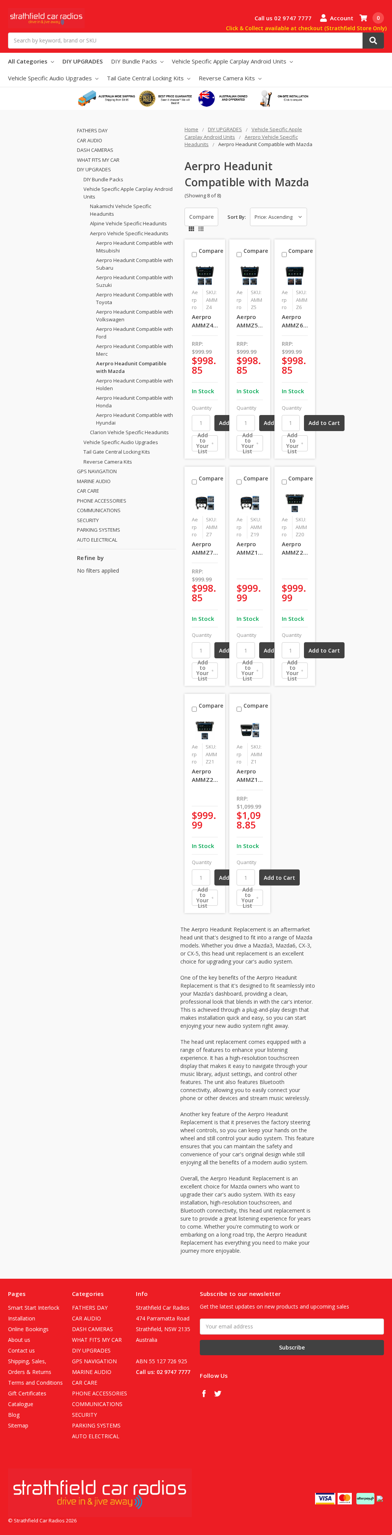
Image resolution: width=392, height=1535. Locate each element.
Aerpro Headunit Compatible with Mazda (131, 367)
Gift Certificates (27, 1393)
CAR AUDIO (89, 140)
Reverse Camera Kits (227, 78)
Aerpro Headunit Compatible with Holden (134, 384)
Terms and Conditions (35, 1382)
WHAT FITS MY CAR (98, 159)
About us (19, 1339)
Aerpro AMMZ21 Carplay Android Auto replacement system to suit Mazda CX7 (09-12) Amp (205, 775)
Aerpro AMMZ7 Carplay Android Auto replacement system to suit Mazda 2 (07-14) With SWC (205, 548)
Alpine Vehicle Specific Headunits (128, 223)
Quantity (202, 407)
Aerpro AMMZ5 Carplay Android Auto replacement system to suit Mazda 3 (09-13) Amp (250, 321)
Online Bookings (28, 1329)
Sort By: (236, 216)
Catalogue (20, 1404)
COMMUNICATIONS (99, 510)
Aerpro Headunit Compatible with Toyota (134, 298)
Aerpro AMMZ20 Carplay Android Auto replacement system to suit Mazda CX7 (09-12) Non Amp (295, 548)
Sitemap (18, 1425)
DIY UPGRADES (82, 61)
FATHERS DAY (92, 130)
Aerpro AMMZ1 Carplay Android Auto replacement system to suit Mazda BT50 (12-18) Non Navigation (250, 775)
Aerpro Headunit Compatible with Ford (134, 333)
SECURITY (88, 520)
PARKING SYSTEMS (98, 529)
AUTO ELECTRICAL (97, 539)
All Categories (28, 61)
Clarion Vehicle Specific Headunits (129, 432)
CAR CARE (88, 490)
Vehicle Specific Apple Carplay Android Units (230, 61)
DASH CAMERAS (95, 150)
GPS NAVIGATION (97, 471)
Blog (14, 1414)
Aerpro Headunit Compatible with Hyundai (134, 419)
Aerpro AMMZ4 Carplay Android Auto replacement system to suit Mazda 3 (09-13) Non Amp (205, 321)
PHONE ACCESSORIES (101, 500)
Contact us (21, 1350)
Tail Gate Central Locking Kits (146, 78)
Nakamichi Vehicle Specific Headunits (120, 210)
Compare (201, 216)
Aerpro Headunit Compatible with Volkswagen (134, 315)
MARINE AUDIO (94, 481)
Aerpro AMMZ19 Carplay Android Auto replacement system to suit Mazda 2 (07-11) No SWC (250, 548)
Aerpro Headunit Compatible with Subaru (134, 264)
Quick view (207, 275)
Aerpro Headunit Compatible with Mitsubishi (134, 246)
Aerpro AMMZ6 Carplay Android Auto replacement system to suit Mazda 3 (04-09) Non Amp (295, 321)
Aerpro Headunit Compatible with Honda (134, 401)
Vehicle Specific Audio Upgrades (50, 78)
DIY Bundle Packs (134, 61)
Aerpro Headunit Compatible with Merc (134, 350)
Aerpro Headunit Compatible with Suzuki (134, 281)
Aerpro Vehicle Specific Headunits (129, 233)
